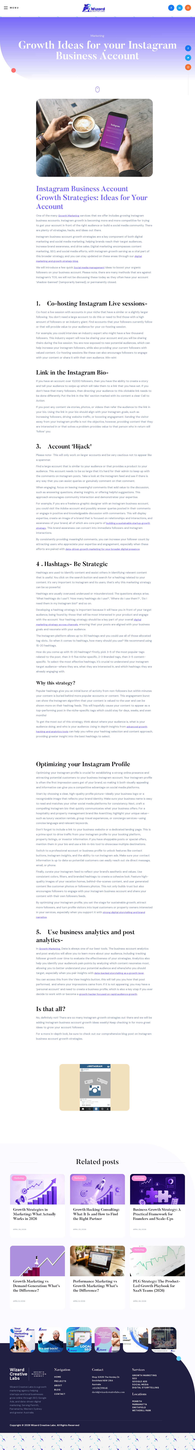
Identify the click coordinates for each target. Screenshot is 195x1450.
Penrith (137, 1401)
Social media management (89, 267)
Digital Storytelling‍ (145, 1387)
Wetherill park (141, 1410)
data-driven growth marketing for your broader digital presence (103, 549)
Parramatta (139, 1404)
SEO (134, 1378)
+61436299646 (100, 1388)
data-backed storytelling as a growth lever (119, 973)
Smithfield (139, 1407)
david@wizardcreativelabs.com (108, 1392)
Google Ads (139, 1381)
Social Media (140, 1384)
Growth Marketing (68, 215)
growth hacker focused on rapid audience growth (108, 994)
